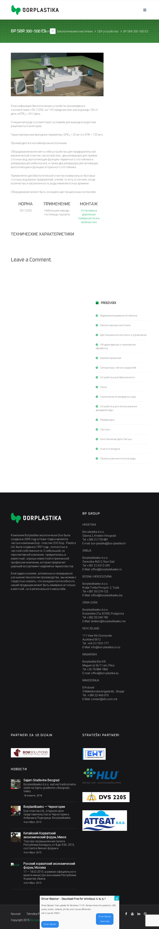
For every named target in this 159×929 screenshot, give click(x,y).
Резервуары (107, 419)
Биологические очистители (74, 31)
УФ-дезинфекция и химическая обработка (116, 346)
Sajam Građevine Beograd (41, 780)
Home (48, 31)
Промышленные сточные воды (118, 458)
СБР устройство (107, 31)
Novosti (16, 913)
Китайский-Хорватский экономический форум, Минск (44, 835)
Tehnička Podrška (37, 913)
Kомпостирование (110, 358)
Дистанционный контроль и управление (123, 334)
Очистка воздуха (110, 448)
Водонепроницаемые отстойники (118, 315)
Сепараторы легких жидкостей (118, 367)
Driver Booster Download (105, 919)
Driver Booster (50, 924)
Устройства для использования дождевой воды (116, 408)
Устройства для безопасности (117, 377)
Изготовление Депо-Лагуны (116, 439)
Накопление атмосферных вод (118, 396)
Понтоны (105, 429)
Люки (103, 387)
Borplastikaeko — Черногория (44, 807)
